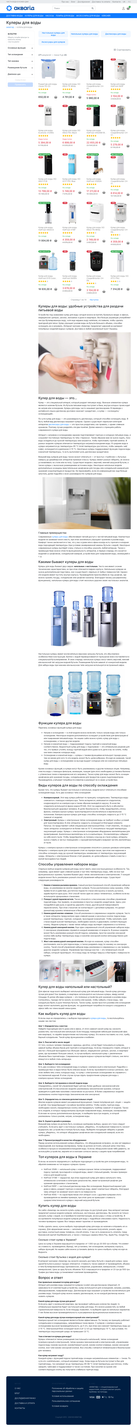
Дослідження (84, 2)
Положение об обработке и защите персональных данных (67, 1389)
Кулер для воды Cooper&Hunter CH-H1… (95, 86)
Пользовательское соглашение (66, 1401)
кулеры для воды (60, 537)
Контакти (116, 2)
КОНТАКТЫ (20, 1408)
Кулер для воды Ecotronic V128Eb (46, 131)
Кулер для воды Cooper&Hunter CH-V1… (119, 132)
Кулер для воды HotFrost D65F (118, 85)
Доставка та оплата (101, 2)
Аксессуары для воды (88, 15)
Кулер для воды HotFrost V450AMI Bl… (96, 131)
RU (129, 2)
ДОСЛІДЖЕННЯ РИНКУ (25, 1398)
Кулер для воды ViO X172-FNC (120, 277)
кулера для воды (98, 1018)
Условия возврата (60, 1406)
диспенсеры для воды (58, 424)
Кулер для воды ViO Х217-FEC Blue (71, 180)
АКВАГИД (10, 27)
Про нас (65, 2)
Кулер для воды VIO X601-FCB (47, 180)
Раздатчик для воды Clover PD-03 (47, 85)
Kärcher (106, 15)
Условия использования (63, 1396)
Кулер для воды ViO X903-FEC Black (71, 131)
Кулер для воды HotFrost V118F (69, 228)
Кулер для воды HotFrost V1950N (94, 180)
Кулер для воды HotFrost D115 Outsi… (47, 277)
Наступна (94, 300)
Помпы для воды (65, 15)
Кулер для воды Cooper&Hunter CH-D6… (119, 229)
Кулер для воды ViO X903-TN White (95, 228)
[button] (123, 8)
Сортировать (124, 49)
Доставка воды (14, 15)
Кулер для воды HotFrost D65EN (69, 277)
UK (124, 2)
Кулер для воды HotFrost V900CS (46, 228)
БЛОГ (17, 1393)
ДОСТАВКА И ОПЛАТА (25, 1403)
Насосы (49, 15)
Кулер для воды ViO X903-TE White (71, 85)
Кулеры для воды (34, 15)
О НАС (18, 1388)
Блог (73, 2)
